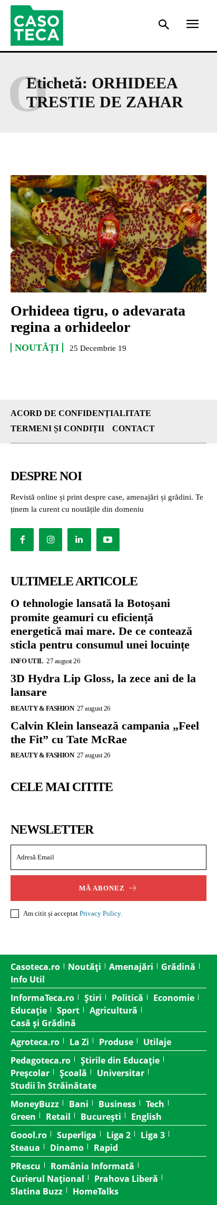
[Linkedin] (79, 539)
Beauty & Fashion (42, 708)
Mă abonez (102, 888)
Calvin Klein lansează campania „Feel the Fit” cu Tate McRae (105, 732)
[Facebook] (22, 539)
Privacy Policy (100, 913)
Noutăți (37, 347)
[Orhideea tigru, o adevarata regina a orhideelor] (108, 233)
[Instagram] (50, 539)
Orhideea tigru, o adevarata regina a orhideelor (98, 318)
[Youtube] (108, 539)
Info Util (27, 661)
